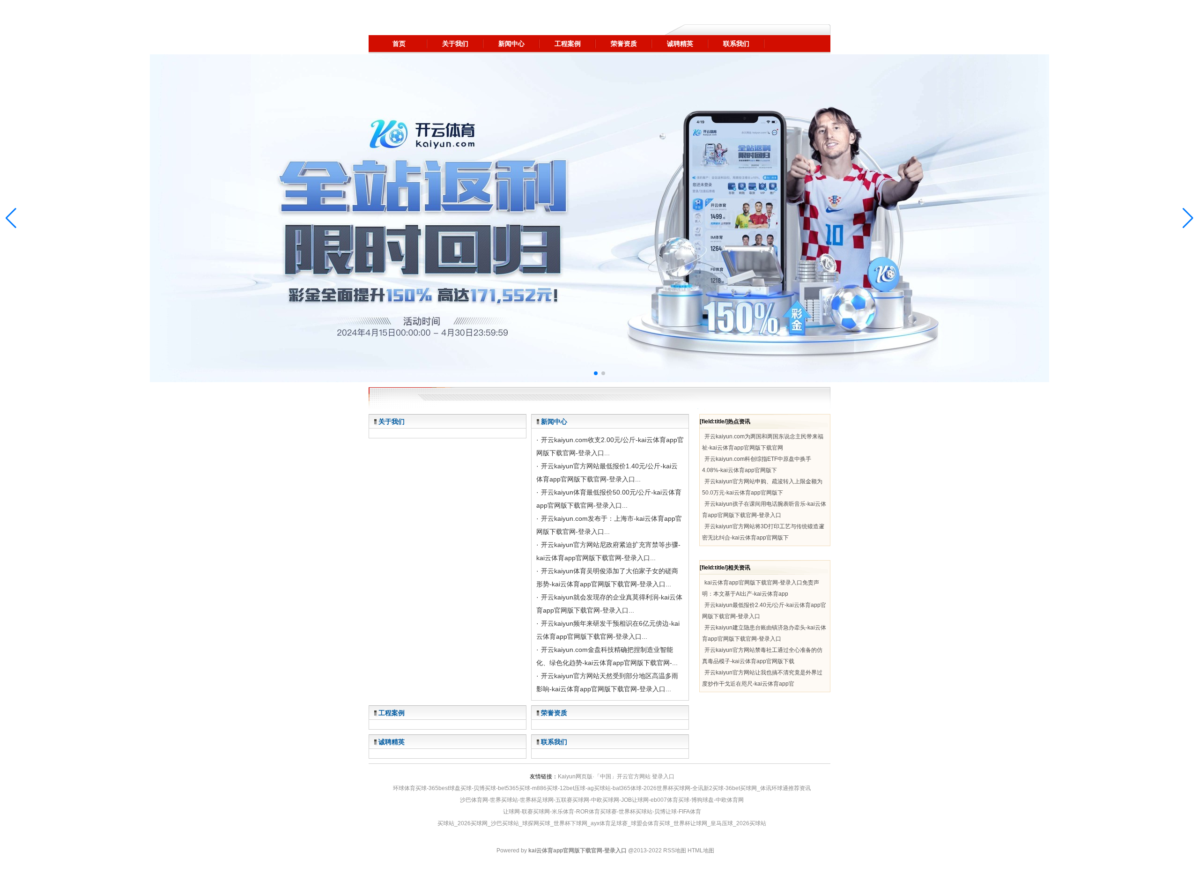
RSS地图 (674, 850)
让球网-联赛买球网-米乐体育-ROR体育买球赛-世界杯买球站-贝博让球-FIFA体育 (602, 811)
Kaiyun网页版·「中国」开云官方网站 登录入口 (616, 776)
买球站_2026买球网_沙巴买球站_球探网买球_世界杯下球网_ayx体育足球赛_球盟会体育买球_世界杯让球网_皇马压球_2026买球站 (601, 823)
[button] (1188, 218)
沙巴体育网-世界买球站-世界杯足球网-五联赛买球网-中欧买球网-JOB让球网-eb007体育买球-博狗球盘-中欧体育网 (602, 800)
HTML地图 (701, 850)
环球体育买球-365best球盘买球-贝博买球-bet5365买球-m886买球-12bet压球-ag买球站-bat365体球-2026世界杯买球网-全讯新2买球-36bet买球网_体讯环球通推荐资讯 (602, 788)
